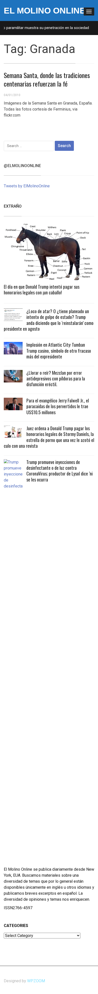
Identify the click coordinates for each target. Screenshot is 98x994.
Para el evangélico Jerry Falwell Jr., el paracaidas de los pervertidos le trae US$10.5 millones (57, 406)
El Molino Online (44, 10)
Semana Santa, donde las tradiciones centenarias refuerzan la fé (47, 79)
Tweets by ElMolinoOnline (27, 186)
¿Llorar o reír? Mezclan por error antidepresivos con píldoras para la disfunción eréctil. (55, 378)
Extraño (13, 206)
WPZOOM (36, 980)
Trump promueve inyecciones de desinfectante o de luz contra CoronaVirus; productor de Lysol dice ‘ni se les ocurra (59, 471)
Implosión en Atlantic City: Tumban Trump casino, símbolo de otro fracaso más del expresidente (58, 350)
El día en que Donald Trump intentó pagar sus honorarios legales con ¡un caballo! (41, 289)
